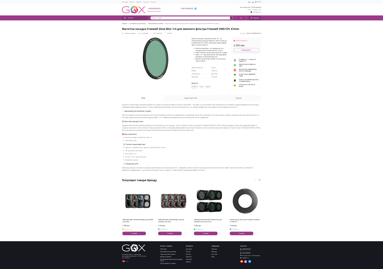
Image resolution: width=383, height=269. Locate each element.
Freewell (145, 33)
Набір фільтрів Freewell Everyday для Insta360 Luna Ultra (137, 221)
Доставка (125, 2)
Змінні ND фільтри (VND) (155, 23)
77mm (201, 87)
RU (249, 2)
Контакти (146, 2)
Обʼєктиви (163, 249)
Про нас (153, 2)
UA (253, 2)
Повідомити (246, 50)
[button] (255, 179)
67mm (213, 68)
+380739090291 (187, 8)
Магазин (214, 249)
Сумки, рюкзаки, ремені (167, 254)
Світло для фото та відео (168, 263)
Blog (213, 257)
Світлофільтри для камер (138, 23)
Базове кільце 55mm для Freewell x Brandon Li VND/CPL (245, 221)
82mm (208, 87)
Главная (124, 23)
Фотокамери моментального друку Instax (171, 260)
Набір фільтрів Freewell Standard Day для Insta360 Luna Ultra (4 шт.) (208, 221)
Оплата (132, 2)
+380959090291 (154, 8)
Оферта (188, 262)
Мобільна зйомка (165, 257)
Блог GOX (214, 254)
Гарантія (139, 2)
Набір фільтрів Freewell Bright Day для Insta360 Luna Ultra (171, 221)
